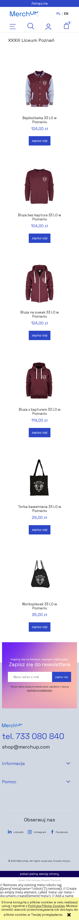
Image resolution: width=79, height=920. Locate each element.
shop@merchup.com (26, 746)
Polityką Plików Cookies (46, 906)
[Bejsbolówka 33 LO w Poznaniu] (39, 89)
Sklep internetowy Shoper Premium (39, 880)
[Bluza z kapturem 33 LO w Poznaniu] (39, 381)
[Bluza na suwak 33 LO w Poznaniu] (39, 284)
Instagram (40, 832)
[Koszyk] (66, 26)
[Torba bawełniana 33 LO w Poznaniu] (39, 478)
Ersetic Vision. (62, 861)
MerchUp (22, 861)
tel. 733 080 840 (33, 736)
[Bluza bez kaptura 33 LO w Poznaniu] (39, 186)
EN (66, 13)
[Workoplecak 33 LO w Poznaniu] (39, 575)
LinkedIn (19, 832)
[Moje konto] (48, 26)
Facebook (62, 832)
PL (59, 13)
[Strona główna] (24, 14)
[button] (13, 26)
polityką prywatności (39, 690)
